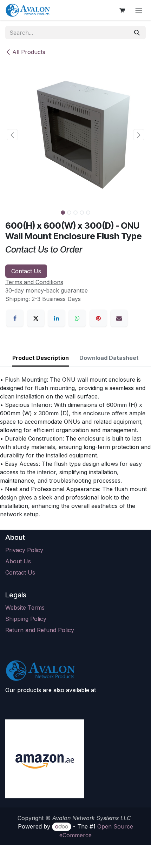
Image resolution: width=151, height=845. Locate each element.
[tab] (40, 358)
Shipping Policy (25, 618)
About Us (18, 561)
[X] (35, 318)
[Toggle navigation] (139, 10)
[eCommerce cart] (122, 10)
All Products (28, 51)
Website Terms (25, 607)
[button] (12, 134)
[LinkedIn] (56, 318)
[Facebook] (14, 318)
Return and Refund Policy (39, 629)
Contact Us (26, 271)
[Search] (137, 32)
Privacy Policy (24, 550)
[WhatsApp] (77, 318)
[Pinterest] (98, 318)
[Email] (119, 318)
